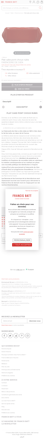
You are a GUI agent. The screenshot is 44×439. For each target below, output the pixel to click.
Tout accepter (23, 245)
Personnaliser (22, 240)
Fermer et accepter (31, 190)
